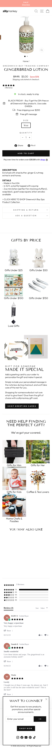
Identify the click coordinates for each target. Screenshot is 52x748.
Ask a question (26, 215)
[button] (9, 631)
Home (25, 61)
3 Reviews (8, 88)
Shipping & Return (26, 210)
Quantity (26, 133)
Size (26, 120)
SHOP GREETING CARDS (22, 406)
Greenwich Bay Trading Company (26, 66)
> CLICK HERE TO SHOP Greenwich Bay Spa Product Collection (23, 200)
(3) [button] (16, 589)
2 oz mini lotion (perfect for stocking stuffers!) (25, 188)
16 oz (26, 125)
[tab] (8, 608)
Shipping (16, 79)
